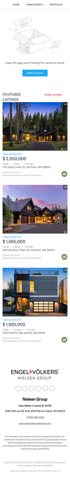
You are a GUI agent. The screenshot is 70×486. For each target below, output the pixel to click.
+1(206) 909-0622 (35, 417)
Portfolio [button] (56, 4)
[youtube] (45, 388)
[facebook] (18, 388)
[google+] (52, 388)
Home (16, 4)
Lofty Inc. (24, 471)
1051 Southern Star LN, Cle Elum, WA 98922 (29, 250)
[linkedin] (24, 388)
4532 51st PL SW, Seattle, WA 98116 (24, 333)
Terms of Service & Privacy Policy (19, 462)
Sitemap (36, 465)
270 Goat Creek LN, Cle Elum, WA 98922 (26, 167)
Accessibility (47, 465)
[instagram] (38, 388)
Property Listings (24, 465)
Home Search (34, 4)
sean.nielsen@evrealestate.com (35, 423)
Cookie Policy (40, 462)
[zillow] (31, 388)
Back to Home (35, 73)
